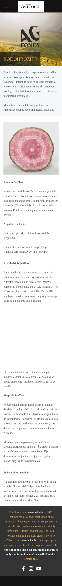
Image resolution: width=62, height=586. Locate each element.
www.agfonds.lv (37, 512)
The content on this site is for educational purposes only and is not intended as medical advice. (31, 549)
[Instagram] (31, 569)
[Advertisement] (31, 338)
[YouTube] (38, 569)
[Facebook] (23, 569)
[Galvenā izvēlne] (5, 6)
